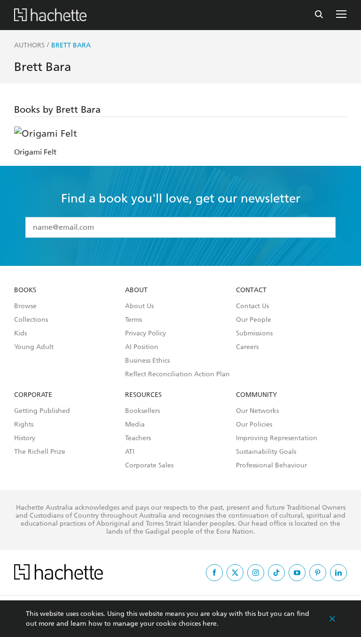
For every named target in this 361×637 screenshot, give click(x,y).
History (24, 438)
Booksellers (142, 411)
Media (135, 424)
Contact (251, 290)
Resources (143, 395)
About (136, 290)
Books (25, 290)
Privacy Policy (145, 333)
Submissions (254, 333)
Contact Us (252, 306)
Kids (20, 333)
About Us (139, 306)
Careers (247, 347)
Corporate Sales (149, 465)
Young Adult (34, 347)
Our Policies (254, 424)
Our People (253, 320)
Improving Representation (276, 438)
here (210, 624)
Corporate (33, 395)
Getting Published (42, 411)
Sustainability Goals (266, 452)
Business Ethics (147, 360)
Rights (23, 424)
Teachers (138, 438)
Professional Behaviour (271, 465)
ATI (129, 452)
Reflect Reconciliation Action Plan (177, 374)
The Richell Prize (39, 452)
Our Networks (257, 411)
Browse (25, 306)
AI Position (141, 347)
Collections (31, 320)
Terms (133, 320)
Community (256, 395)
